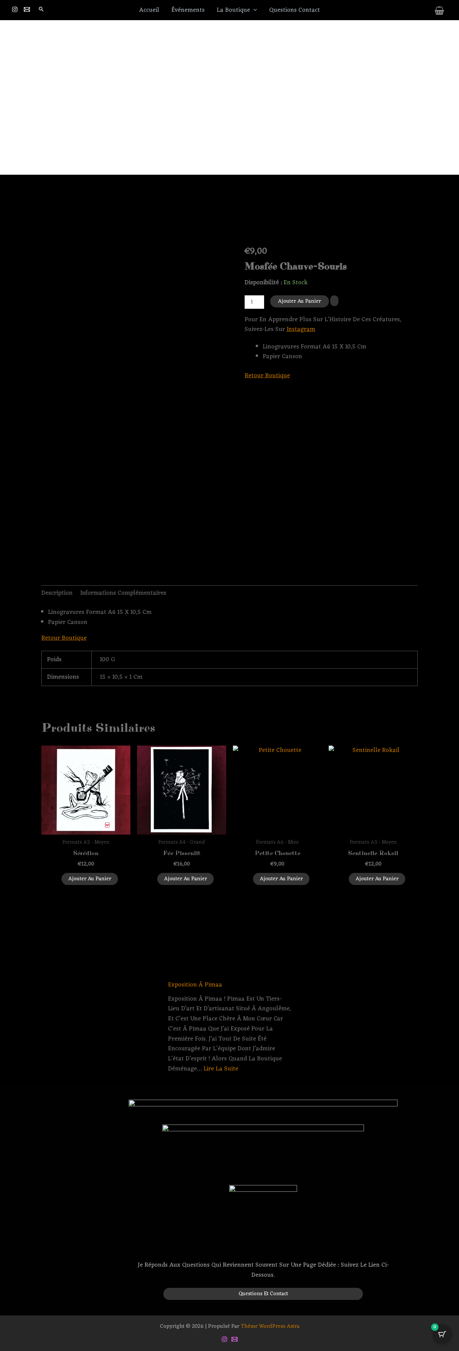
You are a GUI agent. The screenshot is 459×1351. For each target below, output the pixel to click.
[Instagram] (16, 9)
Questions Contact (294, 10)
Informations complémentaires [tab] (123, 593)
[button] (41, 10)
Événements (188, 10)
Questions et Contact (263, 1294)
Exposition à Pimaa (195, 984)
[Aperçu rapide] (57, 878)
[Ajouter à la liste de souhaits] (334, 300)
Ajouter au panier (299, 301)
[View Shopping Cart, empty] (439, 11)
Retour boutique (267, 375)
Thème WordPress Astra (270, 1326)
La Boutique (233, 10)
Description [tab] (57, 593)
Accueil (149, 10)
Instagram (301, 329)
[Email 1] (28, 9)
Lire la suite (221, 1068)
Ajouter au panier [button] (89, 879)
